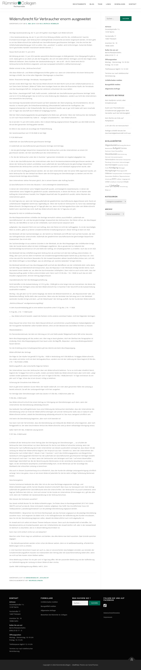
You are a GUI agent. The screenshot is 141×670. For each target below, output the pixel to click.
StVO (114, 179)
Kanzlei (126, 165)
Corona (123, 148)
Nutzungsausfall (122, 171)
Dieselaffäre (119, 151)
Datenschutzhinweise (112, 613)
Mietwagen (122, 168)
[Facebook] (105, 605)
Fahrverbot (119, 160)
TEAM (100, 4)
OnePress (75, 665)
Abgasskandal (111, 145)
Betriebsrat (127, 145)
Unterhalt (120, 182)
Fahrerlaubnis (110, 159)
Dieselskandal (111, 154)
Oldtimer (108, 173)
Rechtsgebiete (79, 4)
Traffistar (119, 179)
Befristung (120, 145)
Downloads (120, 4)
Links (108, 4)
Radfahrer (116, 176)
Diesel (113, 151)
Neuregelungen (36, 580)
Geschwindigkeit (111, 165)
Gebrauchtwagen (124, 162)
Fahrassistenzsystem (117, 157)
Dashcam (108, 151)
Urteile (114, 186)
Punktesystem (127, 173)
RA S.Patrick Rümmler (49, 24)
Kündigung (113, 167)
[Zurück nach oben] (132, 660)
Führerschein (115, 162)
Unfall (107, 182)
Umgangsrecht (126, 179)
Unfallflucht (113, 182)
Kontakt (132, 4)
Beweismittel (108, 148)
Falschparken (127, 159)
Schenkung (108, 179)
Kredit (107, 168)
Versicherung (123, 186)
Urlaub (125, 182)
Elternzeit (107, 157)
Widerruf (107, 190)
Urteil (107, 186)
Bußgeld (116, 148)
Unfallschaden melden (113, 80)
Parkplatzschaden (117, 173)
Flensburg (108, 162)
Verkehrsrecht (32, 578)
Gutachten (121, 165)
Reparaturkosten (125, 176)
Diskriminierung (122, 154)
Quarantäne (108, 176)
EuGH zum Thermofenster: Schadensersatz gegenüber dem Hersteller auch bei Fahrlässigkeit (117, 110)
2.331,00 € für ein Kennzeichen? (117, 126)
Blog (92, 4)
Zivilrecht (44, 578)
